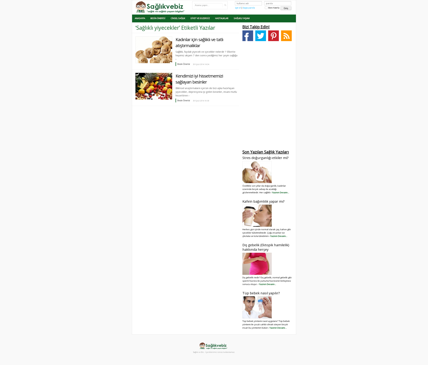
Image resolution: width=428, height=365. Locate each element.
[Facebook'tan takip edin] (247, 35)
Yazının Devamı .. (280, 192)
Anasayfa (140, 18)
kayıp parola (249, 7)
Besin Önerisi (157, 18)
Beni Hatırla (273, 7)
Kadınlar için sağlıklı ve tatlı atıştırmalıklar (199, 42)
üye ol (238, 7)
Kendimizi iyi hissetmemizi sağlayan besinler (199, 79)
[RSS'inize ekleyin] (286, 35)
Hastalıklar (221, 18)
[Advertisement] (267, 96)
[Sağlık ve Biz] (160, 6)
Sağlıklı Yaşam (242, 18)
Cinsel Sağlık (178, 18)
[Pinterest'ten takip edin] (273, 35)
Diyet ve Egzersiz (200, 18)
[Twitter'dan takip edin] (260, 35)
